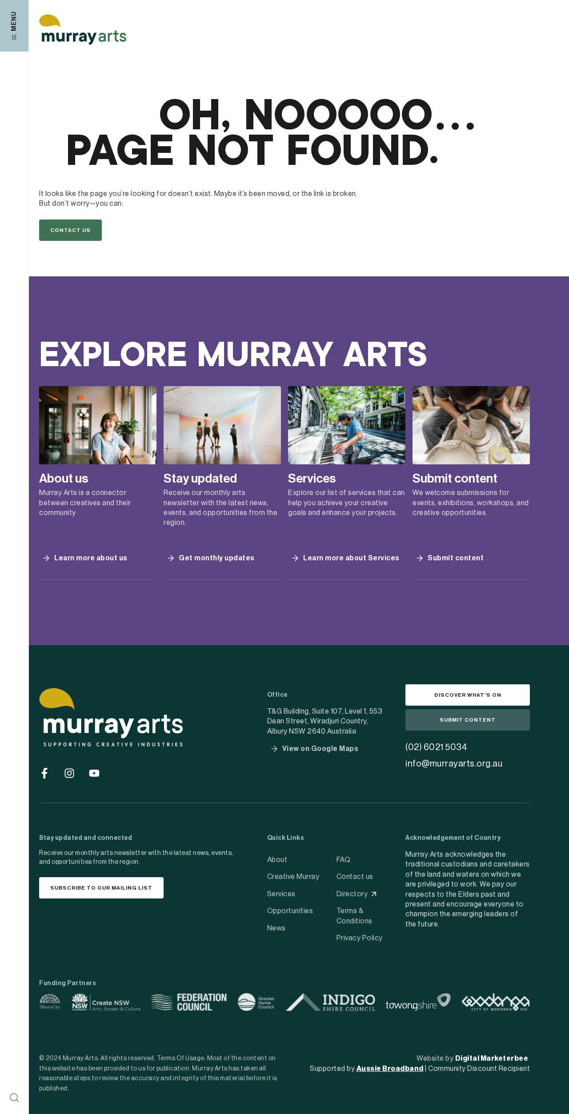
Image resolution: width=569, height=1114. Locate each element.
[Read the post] (97, 425)
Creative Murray (293, 876)
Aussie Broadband (390, 1068)
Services (281, 894)
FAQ (344, 859)
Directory (352, 894)
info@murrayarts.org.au (453, 763)
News (276, 928)
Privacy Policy (360, 938)
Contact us (355, 876)
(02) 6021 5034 (436, 747)
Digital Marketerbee (492, 1058)
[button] (14, 1097)
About (277, 859)
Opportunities (290, 910)
